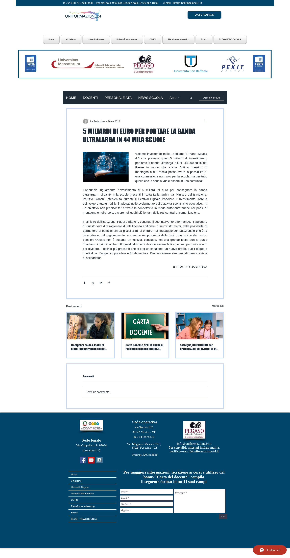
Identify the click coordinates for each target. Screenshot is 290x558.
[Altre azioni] (205, 121)
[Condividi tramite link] (109, 282)
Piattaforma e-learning (83, 506)
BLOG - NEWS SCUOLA (84, 519)
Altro (173, 98)
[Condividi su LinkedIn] (101, 282)
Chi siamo (76, 480)
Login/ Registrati (204, 14)
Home (74, 474)
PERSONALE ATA (118, 98)
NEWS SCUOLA (150, 98)
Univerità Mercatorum (82, 493)
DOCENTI (90, 98)
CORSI (74, 500)
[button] (96, 39)
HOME (71, 98)
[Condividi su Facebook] (84, 282)
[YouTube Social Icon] (91, 460)
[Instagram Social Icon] (99, 460)
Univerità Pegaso (80, 487)
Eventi (74, 512)
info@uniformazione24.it (187, 3)
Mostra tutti (218, 305)
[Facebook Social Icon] (83, 460)
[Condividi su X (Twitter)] (92, 282)
